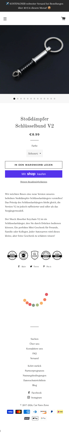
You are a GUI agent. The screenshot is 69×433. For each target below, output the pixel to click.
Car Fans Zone (41, 405)
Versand (34, 358)
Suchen (35, 338)
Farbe (35, 145)
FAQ (34, 353)
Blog (34, 385)
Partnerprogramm (34, 370)
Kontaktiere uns (34, 348)
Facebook (36, 392)
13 (54, 98)
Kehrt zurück (34, 365)
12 (51, 98)
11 (48, 98)
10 (44, 98)
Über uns (34, 343)
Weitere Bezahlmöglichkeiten (33, 181)
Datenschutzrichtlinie (34, 380)
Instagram (36, 397)
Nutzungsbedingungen (34, 375)
